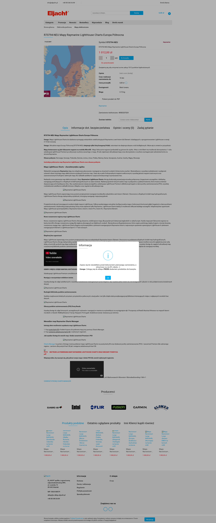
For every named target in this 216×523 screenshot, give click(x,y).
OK (108, 278)
